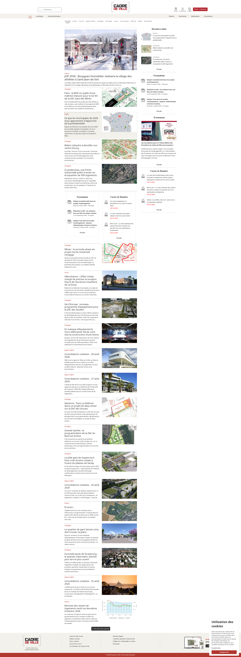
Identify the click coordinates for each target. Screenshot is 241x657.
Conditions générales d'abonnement (124, 639)
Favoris (176, 11)
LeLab (116, 21)
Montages (109, 21)
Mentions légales (118, 636)
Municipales (148, 21)
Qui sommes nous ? (76, 644)
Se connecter (182, 11)
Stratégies (100, 21)
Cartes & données (54, 16)
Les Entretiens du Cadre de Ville (79, 646)
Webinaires (195, 16)
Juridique (39, 16)
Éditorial (133, 21)
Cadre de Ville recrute (76, 636)
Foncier (81, 21)
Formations (208, 16)
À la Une (67, 21)
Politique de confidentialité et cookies (124, 641)
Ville (30, 16)
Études (140, 21)
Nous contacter (74, 641)
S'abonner (200, 9)
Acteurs (74, 21)
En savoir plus (216, 648)
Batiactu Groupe (75, 639)
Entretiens (182, 16)
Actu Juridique (124, 21)
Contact (189, 11)
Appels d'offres (90, 21)
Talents (171, 16)
